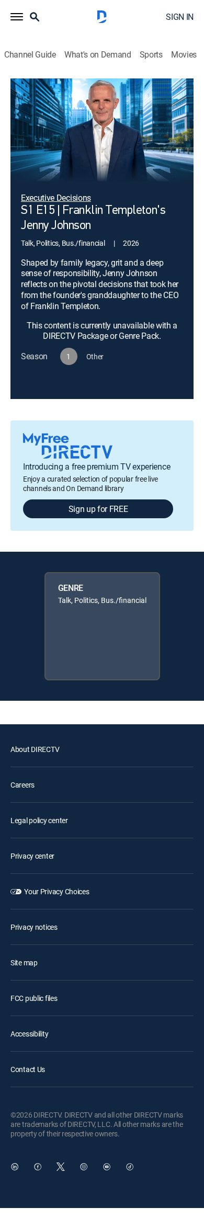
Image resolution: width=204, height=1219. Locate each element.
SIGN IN (180, 16)
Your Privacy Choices (56, 891)
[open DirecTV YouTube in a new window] (107, 1167)
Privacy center (32, 856)
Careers (22, 785)
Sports (151, 54)
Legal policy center (39, 820)
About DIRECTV (34, 749)
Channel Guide (30, 54)
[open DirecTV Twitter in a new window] (60, 1167)
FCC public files (34, 998)
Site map (24, 962)
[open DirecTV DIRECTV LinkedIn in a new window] (14, 1167)
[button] (16, 16)
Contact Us (27, 1069)
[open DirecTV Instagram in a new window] (84, 1167)
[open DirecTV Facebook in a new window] (37, 1167)
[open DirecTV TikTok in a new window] (130, 1167)
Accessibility (29, 1034)
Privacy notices (34, 927)
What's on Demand (97, 54)
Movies (184, 54)
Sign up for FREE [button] (98, 509)
